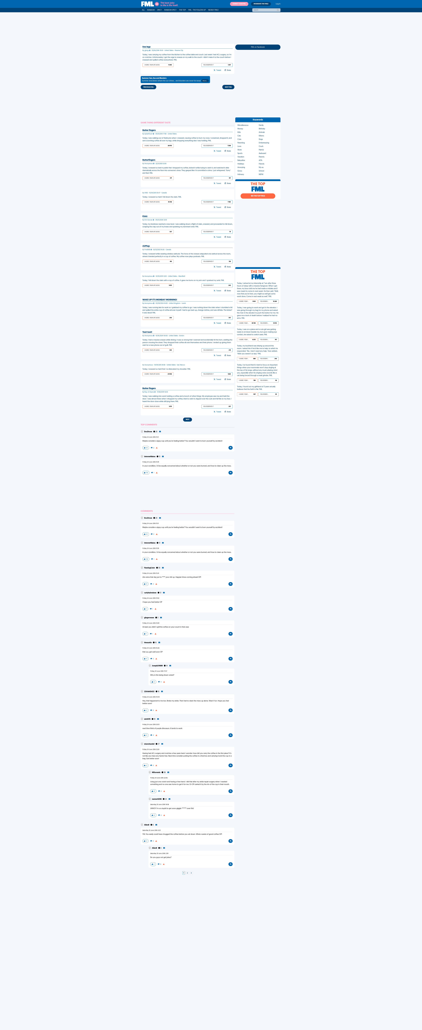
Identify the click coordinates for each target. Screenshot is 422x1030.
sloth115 (147, 719)
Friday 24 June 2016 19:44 (151, 697)
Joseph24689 (157, 666)
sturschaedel (149, 744)
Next (187, 419)
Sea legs (146, 47)
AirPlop (146, 246)
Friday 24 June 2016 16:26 (150, 648)
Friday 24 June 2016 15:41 (150, 573)
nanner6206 (157, 799)
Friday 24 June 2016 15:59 (150, 623)
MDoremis (156, 772)
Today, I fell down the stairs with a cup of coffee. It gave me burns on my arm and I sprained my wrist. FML (183, 280)
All (143, 10)
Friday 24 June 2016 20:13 (150, 724)
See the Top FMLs (258, 196)
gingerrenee (149, 618)
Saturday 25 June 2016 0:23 (151, 830)
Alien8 (147, 825)
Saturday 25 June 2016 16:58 (159, 804)
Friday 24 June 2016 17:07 (158, 671)
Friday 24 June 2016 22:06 (159, 778)
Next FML (228, 87)
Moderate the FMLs (261, 4)
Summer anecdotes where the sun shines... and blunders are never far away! (174, 79)
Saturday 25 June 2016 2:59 (159, 853)
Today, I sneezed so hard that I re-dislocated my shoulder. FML (166, 369)
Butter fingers (149, 130)
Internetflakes (150, 457)
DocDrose (148, 432)
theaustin (148, 643)
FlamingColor (149, 568)
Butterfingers (148, 160)
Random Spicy (170, 10)
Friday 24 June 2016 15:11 (150, 437)
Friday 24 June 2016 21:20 (150, 749)
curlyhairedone (150, 593)
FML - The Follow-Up (197, 10)
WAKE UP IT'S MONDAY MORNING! (159, 300)
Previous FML (148, 87)
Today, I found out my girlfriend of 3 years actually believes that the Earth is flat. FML (256, 388)
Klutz (144, 216)
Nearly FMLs (213, 10)
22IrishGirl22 (149, 692)
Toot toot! (147, 332)
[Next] (191, 873)
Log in (278, 4)
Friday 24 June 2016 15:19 (150, 462)
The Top (182, 10)
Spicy (159, 10)
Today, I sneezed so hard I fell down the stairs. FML (161, 197)
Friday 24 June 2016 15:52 (150, 598)
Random (151, 10)
